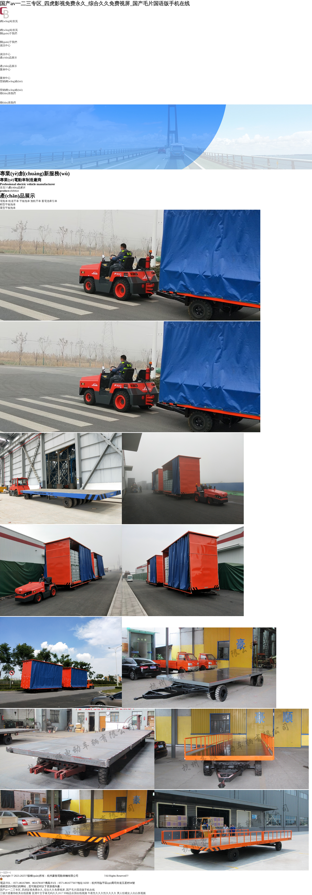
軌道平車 (13, 201)
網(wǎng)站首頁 (9, 25)
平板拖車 (25, 201)
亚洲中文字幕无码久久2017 (47, 893)
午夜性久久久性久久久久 (102, 893)
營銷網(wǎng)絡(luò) (11, 85)
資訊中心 (5, 50)
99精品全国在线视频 (75, 893)
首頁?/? (4, 187)
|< (1, 872)
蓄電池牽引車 (49, 201)
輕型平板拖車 (8, 204)
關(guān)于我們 (8, 37)
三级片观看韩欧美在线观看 (15, 893)
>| (10, 872)
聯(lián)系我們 (8, 98)
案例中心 (5, 73)
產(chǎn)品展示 (8, 61)
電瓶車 (4, 201)
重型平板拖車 (8, 207)
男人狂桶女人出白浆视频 (131, 893)
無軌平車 (36, 201)
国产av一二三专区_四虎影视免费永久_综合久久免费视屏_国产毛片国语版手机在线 (95, 3)
